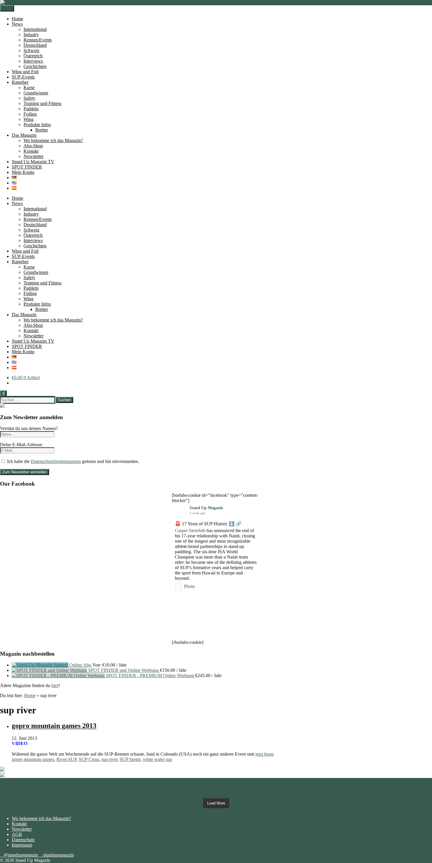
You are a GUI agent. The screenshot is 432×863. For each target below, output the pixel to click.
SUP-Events (23, 76)
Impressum (22, 844)
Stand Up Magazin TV (33, 161)
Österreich (33, 55)
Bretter (41, 129)
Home (17, 18)
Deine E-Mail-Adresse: (21, 444)
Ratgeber (20, 82)
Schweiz (31, 50)
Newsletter (33, 156)
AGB (17, 834)
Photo (189, 586)
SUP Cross (89, 759)
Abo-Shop (33, 145)
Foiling (30, 113)
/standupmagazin (58, 854)
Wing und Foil (25, 71)
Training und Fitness (42, 103)
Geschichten (35, 66)
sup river (109, 759)
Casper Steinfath (190, 530)
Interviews (33, 61)
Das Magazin (24, 135)
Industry (31, 34)
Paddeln (31, 108)
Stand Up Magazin (206, 508)
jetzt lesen (264, 754)
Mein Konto (23, 172)
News (17, 23)
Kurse (29, 87)
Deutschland (35, 45)
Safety (29, 98)
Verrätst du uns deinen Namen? (29, 428)
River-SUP (66, 759)
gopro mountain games (33, 759)
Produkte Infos (37, 124)
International (35, 29)
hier (54, 685)
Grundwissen (36, 92)
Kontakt (31, 151)
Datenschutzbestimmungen (56, 461)
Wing (29, 119)
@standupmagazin (21, 854)
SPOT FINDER (27, 166)
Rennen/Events (38, 39)
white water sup (157, 759)
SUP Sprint (130, 759)
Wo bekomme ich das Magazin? (53, 140)
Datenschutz (23, 839)
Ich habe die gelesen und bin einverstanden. (72, 461)
